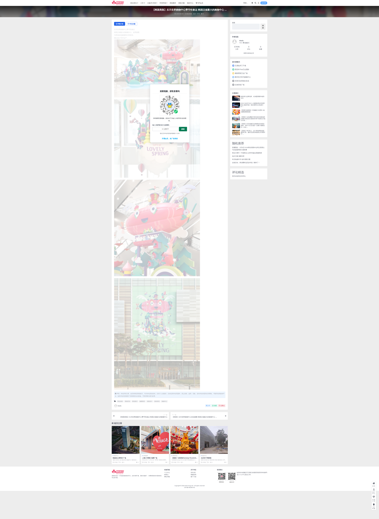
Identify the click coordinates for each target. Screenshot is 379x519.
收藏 (215, 405)
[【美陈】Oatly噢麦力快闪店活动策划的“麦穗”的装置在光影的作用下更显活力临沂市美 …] (236, 118)
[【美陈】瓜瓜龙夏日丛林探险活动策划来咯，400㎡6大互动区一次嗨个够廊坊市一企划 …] (236, 125)
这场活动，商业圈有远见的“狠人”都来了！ (246, 162)
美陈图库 (173, 3)
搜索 (233, 23)
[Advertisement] (189, 505)
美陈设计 (149, 401)
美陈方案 (181, 3)
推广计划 (193, 477)
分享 (208, 405)
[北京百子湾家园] (214, 440)
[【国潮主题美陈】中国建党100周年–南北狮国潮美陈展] (236, 112)
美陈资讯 (156, 401)
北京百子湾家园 (206, 458)
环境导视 (163, 3)
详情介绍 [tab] (120, 24)
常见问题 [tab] (132, 24)
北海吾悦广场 (239, 85)
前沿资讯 (133, 3)
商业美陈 (120, 401)
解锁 (183, 129)
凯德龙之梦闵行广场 (119, 458)
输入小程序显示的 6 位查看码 (160, 125)
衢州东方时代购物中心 (243, 77)
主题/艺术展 (151, 3)
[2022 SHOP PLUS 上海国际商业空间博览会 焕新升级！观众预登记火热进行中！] (236, 105)
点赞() (222, 405)
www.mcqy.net (189, 486)
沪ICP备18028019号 (189, 487)
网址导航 (167, 477)
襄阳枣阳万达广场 (241, 73)
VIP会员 (200, 3)
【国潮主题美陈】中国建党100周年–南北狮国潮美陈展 (253, 111)
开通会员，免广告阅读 (170, 138)
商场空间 (127, 401)
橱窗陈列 (142, 401)
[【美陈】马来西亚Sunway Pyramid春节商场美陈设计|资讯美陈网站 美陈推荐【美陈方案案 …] (184, 440)
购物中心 (164, 401)
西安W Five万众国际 (242, 69)
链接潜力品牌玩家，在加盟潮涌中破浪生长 (252, 97)
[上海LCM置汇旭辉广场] (155, 440)
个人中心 (167, 472)
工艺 (142, 3)
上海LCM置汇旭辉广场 (149, 458)
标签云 (166, 474)
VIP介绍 (193, 472)
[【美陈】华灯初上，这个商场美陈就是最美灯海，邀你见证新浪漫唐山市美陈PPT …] (236, 132)
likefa (119, 406)
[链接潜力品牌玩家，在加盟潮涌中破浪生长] (236, 98)
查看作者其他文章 (249, 53)
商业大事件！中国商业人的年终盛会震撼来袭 (247, 153)
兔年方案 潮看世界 (238, 156)
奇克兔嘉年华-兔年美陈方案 (241, 159)
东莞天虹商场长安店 (242, 81)
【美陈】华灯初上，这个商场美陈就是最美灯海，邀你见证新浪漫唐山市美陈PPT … (253, 132)
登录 (264, 3)
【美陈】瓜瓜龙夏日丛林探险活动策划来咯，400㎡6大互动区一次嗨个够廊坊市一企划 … (253, 125)
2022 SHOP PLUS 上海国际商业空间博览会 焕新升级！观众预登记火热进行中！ (253, 105)
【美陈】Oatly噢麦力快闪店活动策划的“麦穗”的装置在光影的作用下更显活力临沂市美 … (253, 118)
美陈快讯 (175, 456)
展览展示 (134, 401)
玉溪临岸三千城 (240, 65)
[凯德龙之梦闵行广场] (126, 440)
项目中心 (190, 3)
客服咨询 (193, 474)
